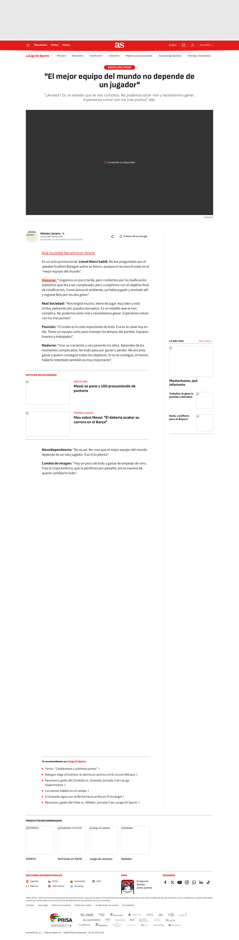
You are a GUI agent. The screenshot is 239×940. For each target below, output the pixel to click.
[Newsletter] (184, 45)
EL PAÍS (87, 915)
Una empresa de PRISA (61, 918)
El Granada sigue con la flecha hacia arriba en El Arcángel (83, 796)
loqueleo (158, 925)
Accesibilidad (128, 905)
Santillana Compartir (134, 915)
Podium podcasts (117, 925)
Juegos (172, 45)
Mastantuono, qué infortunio (183, 383)
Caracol (183, 915)
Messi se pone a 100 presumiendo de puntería (105, 388)
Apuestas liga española (170, 55)
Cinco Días (120, 920)
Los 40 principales (101, 915)
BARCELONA (80, 381)
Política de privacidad (61, 905)
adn (171, 915)
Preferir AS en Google (135, 236)
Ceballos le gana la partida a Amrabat (181, 395)
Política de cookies (83, 905)
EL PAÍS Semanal (143, 920)
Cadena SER (150, 915)
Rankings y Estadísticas (199, 55)
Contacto (30, 905)
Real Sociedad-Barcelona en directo (68, 252)
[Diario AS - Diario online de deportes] (119, 45)
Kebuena (170, 920)
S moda (144, 925)
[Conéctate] (193, 45)
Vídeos (66, 45)
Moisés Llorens (50, 233)
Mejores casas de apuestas (139, 55)
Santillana (116, 915)
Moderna (101, 925)
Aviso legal (43, 905)
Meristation (175, 925)
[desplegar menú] (28, 45)
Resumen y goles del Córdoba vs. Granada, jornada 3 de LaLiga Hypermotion (87, 782)
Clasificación (96, 55)
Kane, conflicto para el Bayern (179, 417)
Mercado (61, 55)
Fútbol (54, 45)
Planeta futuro (157, 920)
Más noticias (205, 341)
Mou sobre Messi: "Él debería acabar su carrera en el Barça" (106, 419)
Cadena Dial (132, 920)
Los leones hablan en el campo (66, 791)
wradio (108, 920)
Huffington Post (91, 920)
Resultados (40, 45)
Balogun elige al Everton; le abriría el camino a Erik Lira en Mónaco (90, 774)
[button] (112, 236)
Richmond (84, 925)
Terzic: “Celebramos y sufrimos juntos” (71, 769)
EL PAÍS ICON (130, 925)
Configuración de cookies (106, 905)
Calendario (114, 55)
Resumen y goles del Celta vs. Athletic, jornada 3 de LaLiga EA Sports (91, 802)
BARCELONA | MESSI (119, 67)
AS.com (160, 915)
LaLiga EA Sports (37, 56)
